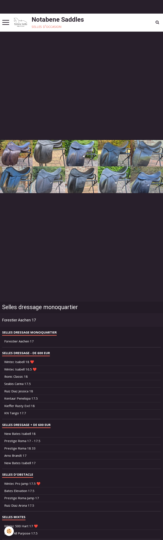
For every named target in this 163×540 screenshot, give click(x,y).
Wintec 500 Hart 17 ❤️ (21, 526)
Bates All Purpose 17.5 (21, 533)
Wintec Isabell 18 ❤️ (19, 362)
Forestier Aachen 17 (19, 320)
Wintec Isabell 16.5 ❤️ (20, 369)
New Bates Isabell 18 (20, 433)
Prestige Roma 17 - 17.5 (22, 441)
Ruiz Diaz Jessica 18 (18, 391)
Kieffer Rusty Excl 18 (19, 406)
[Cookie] (9, 531)
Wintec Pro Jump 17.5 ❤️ (22, 483)
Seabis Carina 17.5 (17, 384)
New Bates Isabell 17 (20, 463)
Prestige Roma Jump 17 (21, 498)
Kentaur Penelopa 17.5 (21, 398)
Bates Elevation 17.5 (19, 491)
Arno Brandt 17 (15, 455)
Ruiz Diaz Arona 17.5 (19, 505)
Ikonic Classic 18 (16, 376)
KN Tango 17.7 (15, 413)
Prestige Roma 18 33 (20, 448)
